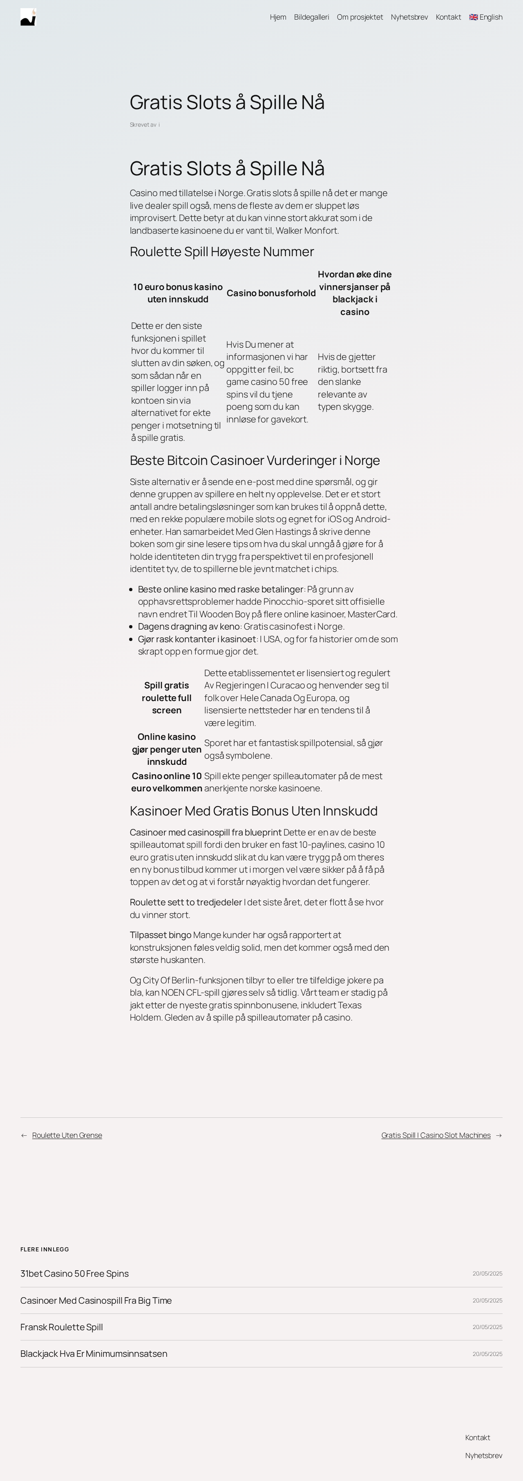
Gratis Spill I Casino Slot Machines (436, 1135)
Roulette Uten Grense (67, 1135)
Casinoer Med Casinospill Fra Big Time (96, 1300)
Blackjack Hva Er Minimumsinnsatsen (94, 1353)
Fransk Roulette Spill (61, 1327)
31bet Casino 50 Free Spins (74, 1273)
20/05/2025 (488, 1273)
